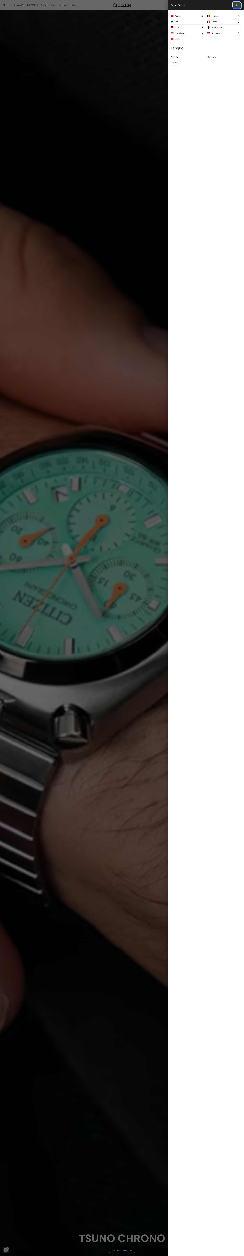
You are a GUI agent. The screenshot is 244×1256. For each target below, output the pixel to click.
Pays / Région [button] (178, 5)
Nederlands (211, 57)
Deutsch (174, 62)
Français (174, 57)
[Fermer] (237, 5)
